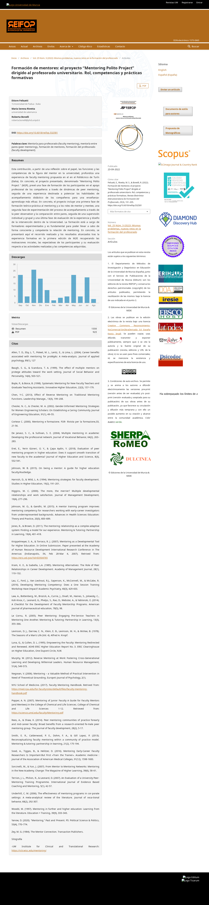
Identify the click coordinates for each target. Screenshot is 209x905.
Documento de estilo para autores (177, 111)
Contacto (120, 46)
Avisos (12, 46)
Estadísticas (103, 46)
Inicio (14, 58)
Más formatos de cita (120, 211)
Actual (24, 46)
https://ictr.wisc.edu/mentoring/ (29, 850)
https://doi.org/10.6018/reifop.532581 (37, 132)
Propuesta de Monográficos (173, 130)
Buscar (195, 46)
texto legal (114, 333)
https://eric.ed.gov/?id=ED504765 (30, 557)
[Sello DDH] (178, 226)
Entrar (199, 2)
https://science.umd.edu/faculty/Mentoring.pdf (37, 712)
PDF (144, 85)
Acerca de (65, 46)
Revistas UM (172, 2)
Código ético (85, 46)
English (162, 69)
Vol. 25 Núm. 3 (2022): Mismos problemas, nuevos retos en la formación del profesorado (75, 58)
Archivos (37, 46)
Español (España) (167, 74)
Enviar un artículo (170, 89)
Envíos (51, 46)
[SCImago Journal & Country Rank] (177, 164)
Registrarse (187, 2)
